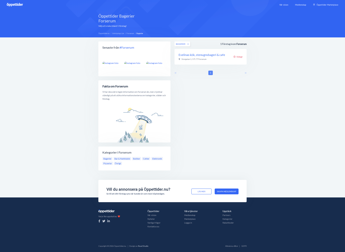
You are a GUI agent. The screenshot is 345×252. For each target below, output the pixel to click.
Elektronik (157, 158)
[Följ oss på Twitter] (103, 221)
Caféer (146, 158)
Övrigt (118, 163)
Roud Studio (143, 246)
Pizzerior (107, 163)
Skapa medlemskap (226, 191)
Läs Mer (201, 191)
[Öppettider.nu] (15, 4)
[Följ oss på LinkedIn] (108, 221)
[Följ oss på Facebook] (99, 221)
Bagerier (107, 158)
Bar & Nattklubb (122, 158)
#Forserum (127, 47)
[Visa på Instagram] (111, 63)
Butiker (136, 158)
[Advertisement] (193, 20)
